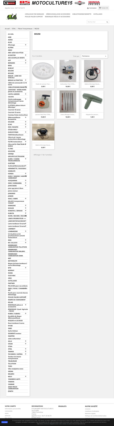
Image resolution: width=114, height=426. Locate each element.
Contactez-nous (89, 418)
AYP (9, 60)
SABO (10, 328)
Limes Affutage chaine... (68, 114)
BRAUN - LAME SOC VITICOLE (15, 77)
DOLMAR (11, 122)
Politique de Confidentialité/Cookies (95, 416)
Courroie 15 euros (14, 112)
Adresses (7, 415)
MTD (9, 268)
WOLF (10, 377)
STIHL (10, 349)
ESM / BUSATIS (13, 127)
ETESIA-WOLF (12, 130)
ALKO (10, 42)
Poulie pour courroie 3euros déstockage (18, 294)
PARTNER (11, 283)
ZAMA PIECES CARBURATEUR (13, 388)
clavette (11, 97)
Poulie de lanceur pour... (43, 84)
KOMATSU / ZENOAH (15, 211)
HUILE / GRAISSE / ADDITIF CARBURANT (17, 177)
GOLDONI (11, 151)
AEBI (9, 37)
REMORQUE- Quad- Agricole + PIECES (18, 310)
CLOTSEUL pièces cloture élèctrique (16, 106)
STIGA (10, 346)
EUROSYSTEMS (13, 132)
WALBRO (11, 374)
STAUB (10, 344)
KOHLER (11, 208)
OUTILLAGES (97, 14)
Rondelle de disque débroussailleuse (14, 317)
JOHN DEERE (12, 186)
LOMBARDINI (13, 231)
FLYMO (10, 149)
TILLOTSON (12, 364)
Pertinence (94, 56)
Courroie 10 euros (14, 110)
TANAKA (11, 352)
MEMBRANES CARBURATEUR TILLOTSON (17, 246)
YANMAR (11, 384)
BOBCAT (11, 68)
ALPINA (10, 47)
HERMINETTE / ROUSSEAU (17, 168)
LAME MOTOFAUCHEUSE (16, 221)
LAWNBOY (11, 229)
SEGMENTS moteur (14, 333)
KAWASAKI (12, 206)
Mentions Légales (90, 413)
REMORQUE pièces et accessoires (57, 17)
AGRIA (10, 40)
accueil (11, 34)
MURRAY (11, 270)
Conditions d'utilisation (92, 411)
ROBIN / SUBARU (14, 314)
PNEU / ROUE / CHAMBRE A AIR (17, 289)
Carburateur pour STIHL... (68, 84)
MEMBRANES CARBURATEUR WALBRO (16, 250)
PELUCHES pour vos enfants (18, 286)
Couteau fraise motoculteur (18, 115)
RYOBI (10, 326)
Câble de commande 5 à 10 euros (17, 84)
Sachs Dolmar (13, 331)
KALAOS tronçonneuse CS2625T (16, 202)
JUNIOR (10, 196)
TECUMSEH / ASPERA (15, 354)
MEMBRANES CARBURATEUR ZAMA (15, 255)
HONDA (10, 174)
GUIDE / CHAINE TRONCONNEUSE (14, 160)
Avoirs (7, 413)
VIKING (10, 371)
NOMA (10, 273)
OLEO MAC (11, 276)
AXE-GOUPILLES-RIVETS (16, 58)
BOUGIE (11, 73)
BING (10, 66)
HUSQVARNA (12, 181)
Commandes (8, 411)
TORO (10, 366)
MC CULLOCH (12, 243)
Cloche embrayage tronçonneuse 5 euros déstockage (16, 101)
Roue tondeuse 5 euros (16, 323)
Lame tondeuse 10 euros (16, 224)
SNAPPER (11, 336)
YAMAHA (11, 382)
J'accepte (4, 422)
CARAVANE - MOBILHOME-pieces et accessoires (17, 91)
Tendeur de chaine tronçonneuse (14, 357)
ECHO (10, 124)
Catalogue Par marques (34, 14)
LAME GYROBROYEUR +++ (17, 218)
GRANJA (11, 154)
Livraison (87, 409)
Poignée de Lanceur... (92, 114)
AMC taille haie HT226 (15, 53)
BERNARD (11, 63)
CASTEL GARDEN (14, 94)
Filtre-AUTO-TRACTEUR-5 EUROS (16, 145)
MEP (9, 258)
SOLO (10, 341)
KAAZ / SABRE (13, 199)
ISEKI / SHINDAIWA (15, 183)
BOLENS (11, 71)
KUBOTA (11, 213)
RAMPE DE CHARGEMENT (16, 300)
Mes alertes (8, 418)
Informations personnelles (13, 409)
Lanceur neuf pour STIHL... (43, 114)
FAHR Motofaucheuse (15, 135)
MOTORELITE (12, 261)
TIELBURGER (12, 361)
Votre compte (10, 406)
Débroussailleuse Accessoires (58, 14)
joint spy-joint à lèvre (15, 188)
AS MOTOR (12, 55)
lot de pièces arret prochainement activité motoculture (16, 235)
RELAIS (10, 302)
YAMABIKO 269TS (14, 379)
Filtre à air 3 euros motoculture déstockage (16, 138)
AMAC (10, 50)
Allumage (11, 45)
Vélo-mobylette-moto (15, 369)
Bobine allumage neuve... (92, 84)
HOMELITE (11, 171)
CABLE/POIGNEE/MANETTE (81, 14)
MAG (9, 240)
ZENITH (10, 391)
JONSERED (11, 193)
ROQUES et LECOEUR (15, 321)
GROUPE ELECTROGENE (16, 156)
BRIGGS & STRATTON (15, 80)
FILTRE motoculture (15, 142)
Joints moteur (13, 191)
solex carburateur (14, 339)
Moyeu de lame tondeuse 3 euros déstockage (17, 264)
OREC (10, 278)
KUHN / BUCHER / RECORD (17, 216)
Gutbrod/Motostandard (16, 166)
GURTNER (11, 163)
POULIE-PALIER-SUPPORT (34, 17)
